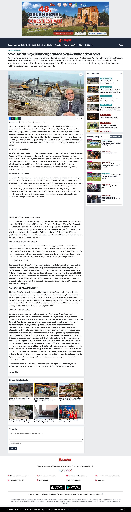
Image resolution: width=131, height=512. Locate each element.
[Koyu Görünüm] (120, 45)
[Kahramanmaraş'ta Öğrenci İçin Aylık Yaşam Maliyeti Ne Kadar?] (71, 390)
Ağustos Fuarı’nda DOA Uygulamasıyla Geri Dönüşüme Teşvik (44, 399)
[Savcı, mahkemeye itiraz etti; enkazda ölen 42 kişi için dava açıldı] (46, 93)
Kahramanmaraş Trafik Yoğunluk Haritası (109, 475)
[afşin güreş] (65, 18)
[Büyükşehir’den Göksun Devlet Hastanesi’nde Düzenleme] (21, 390)
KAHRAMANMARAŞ (14, 50)
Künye (81, 45)
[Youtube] (70, 470)
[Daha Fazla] (19, 118)
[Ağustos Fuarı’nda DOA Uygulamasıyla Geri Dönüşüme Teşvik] (46, 390)
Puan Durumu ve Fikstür (16, 480)
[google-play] (73, 487)
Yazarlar (67, 45)
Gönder (13, 448)
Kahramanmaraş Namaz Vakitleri (78, 475)
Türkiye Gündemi (47, 45)
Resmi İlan (58, 45)
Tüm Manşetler (43, 480)
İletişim (87, 45)
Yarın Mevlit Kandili (108, 117)
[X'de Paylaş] (13, 118)
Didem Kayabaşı (14, 122)
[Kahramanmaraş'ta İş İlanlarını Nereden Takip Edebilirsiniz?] (46, 412)
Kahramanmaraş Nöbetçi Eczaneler (20, 475)
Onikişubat (36, 45)
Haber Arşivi (101, 480)
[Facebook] (60, 470)
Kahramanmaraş (14, 45)
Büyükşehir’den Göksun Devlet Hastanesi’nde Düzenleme (110, 82)
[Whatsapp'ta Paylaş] (16, 118)
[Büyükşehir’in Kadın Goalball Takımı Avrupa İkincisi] (71, 412)
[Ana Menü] (122, 45)
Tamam (121, 509)
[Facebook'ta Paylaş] (10, 118)
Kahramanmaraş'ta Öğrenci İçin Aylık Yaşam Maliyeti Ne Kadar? (108, 100)
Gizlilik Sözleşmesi (72, 509)
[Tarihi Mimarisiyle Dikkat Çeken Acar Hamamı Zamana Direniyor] (21, 412)
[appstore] (57, 487)
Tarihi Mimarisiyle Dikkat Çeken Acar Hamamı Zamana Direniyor (110, 109)
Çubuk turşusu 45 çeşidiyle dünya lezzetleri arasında (108, 127)
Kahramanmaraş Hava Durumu (48, 475)
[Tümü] (121, 73)
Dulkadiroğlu (26, 45)
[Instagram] (67, 470)
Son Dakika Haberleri (74, 480)
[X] (63, 470)
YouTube (74, 45)
